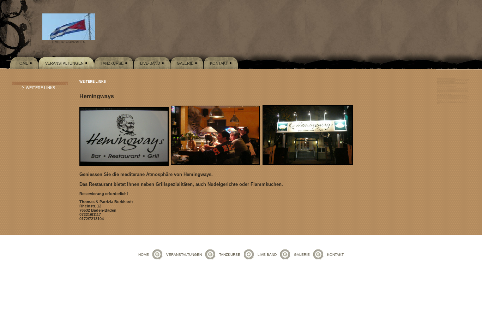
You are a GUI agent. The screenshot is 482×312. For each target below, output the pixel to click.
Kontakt (219, 63)
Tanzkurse (112, 63)
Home (22, 63)
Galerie (185, 63)
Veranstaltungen (64, 63)
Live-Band (150, 63)
